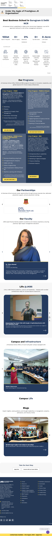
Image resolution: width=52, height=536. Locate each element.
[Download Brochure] (49, 320)
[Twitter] (7, 520)
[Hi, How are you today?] (47, 532)
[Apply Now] (49, 317)
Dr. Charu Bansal (11, 264)
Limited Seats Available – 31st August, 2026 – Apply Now (26, 534)
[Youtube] (10, 520)
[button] (2, 204)
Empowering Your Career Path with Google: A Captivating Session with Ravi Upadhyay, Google (25, 323)
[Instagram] (4, 520)
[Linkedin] (12, 520)
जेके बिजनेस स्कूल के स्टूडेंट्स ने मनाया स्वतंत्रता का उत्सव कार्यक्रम (20, 444)
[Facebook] (1, 520)
